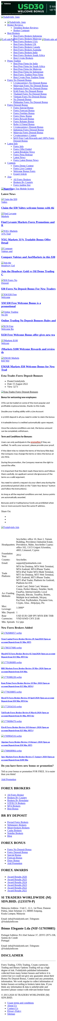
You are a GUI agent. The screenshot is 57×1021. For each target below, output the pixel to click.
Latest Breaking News (24, 152)
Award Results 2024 (17, 882)
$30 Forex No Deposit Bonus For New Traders (28, 288)
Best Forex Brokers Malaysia (27, 38)
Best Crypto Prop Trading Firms (28, 77)
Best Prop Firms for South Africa (29, 66)
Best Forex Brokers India (25, 52)
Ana (9, 176)
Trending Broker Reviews (25, 27)
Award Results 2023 (17, 885)
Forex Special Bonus (23, 107)
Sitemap (11, 1014)
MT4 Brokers (13, 806)
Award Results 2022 (17, 888)
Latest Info (12, 143)
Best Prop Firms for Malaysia (27, 69)
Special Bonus (14, 855)
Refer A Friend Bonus (24, 124)
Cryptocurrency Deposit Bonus (28, 127)
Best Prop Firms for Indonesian (28, 72)
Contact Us (12, 1008)
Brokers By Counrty (23, 182)
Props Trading (14, 60)
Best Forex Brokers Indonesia (27, 36)
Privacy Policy (14, 1011)
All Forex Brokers (22, 179)
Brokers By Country (17, 797)
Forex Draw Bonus (22, 116)
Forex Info (18, 146)
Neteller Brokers (15, 833)
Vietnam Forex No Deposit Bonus (29, 96)
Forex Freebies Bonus (24, 113)
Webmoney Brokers (16, 825)
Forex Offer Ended (22, 149)
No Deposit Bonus (22, 99)
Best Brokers (13, 33)
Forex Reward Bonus (23, 118)
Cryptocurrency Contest (24, 135)
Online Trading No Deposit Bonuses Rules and (28, 320)
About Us (12, 1005)
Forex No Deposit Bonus (19, 80)
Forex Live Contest (22, 168)
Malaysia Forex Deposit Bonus (28, 132)
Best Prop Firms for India (25, 63)
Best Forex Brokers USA (25, 41)
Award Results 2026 (17, 876)
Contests (11, 163)
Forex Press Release (23, 154)
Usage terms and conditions (20, 1003)
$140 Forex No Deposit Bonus (28, 91)
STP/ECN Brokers (16, 803)
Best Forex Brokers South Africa (29, 55)
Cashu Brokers (14, 830)
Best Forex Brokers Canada (26, 47)
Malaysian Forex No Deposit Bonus (30, 85)
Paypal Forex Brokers (17, 822)
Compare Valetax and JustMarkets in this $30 (28, 257)
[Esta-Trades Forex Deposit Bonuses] (19, 392)
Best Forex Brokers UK (24, 44)
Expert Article (20, 174)
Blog (9, 836)
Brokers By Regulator (17, 800)
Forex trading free (22, 185)
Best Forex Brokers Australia (27, 49)
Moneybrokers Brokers (18, 827)
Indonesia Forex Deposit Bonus (28, 130)
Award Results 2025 (17, 879)
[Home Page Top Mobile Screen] (17, 188)
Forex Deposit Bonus (17, 105)
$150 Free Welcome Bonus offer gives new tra (28, 334)
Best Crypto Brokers (23, 58)
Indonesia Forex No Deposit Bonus (30, 88)
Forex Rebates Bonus (23, 121)
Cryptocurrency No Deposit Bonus (30, 83)
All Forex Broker (15, 795)
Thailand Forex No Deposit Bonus (30, 94)
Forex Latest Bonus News (25, 160)
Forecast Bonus (14, 857)
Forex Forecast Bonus (24, 110)
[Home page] (16, 22)
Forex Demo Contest (23, 165)
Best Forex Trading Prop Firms (28, 74)
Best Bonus (12, 808)
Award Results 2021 (17, 890)
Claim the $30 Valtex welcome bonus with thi (27, 207)
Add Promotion (8, 779)
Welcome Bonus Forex (24, 171)
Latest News (19, 157)
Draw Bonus (13, 860)
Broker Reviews (15, 25)
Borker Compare (21, 30)
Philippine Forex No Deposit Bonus (30, 102)
